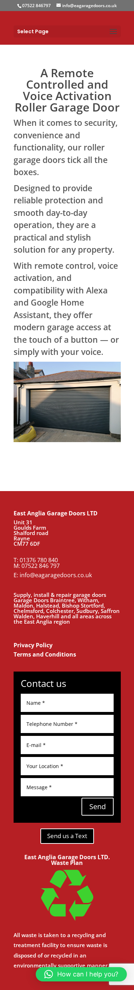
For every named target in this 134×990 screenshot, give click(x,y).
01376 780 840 (39, 560)
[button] (81, 974)
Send (97, 806)
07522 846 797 (40, 566)
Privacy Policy (33, 645)
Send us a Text (67, 836)
